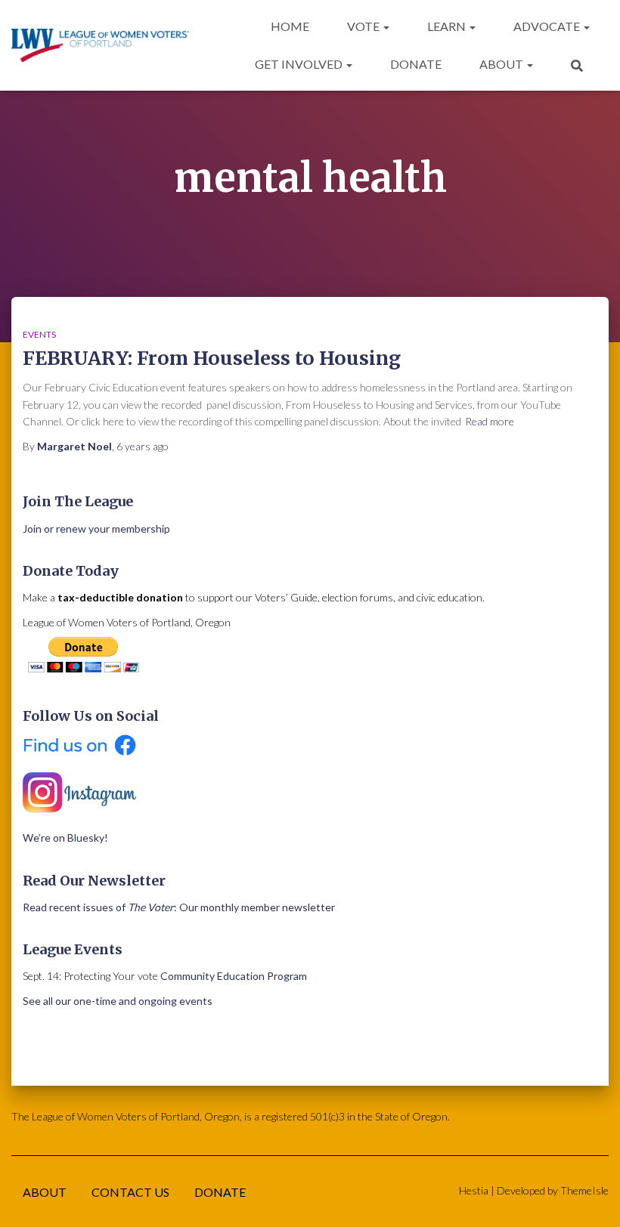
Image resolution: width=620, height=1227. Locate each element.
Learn (447, 26)
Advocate (547, 26)
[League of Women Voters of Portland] (100, 46)
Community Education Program (233, 975)
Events (39, 334)
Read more (489, 421)
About (502, 64)
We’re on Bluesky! (65, 837)
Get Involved (300, 64)
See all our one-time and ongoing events (117, 1000)
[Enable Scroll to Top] (590, 1197)
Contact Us (130, 1192)
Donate (416, 64)
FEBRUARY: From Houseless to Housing (212, 358)
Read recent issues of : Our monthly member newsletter (179, 907)
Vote (364, 26)
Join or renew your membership (96, 528)
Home (290, 26)
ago (142, 446)
